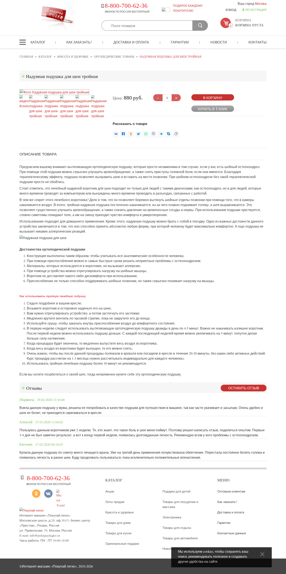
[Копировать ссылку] (176, 134)
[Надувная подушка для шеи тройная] (54, 92)
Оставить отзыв (243, 388)
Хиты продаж (114, 502)
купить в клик (212, 109)
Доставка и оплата (131, 42)
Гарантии (180, 42)
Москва (261, 3)
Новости (218, 42)
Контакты (258, 42)
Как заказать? (79, 42)
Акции (109, 491)
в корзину (212, 97)
